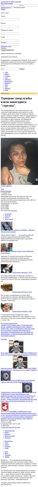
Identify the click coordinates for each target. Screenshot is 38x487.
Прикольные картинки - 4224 (22, 272)
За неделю (8, 214)
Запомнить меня (19, 7)
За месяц (7, 215)
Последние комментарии (9, 323)
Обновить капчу (6, 46)
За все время (9, 219)
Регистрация (8, 3)
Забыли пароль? (6, 7)
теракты (8, 186)
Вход (2, 3)
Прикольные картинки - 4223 (22, 292)
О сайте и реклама (15, 1)
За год (7, 217)
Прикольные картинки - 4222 (22, 311)
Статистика (4, 1)
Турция (3, 186)
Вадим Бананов (6, 191)
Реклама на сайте (14, 427)
